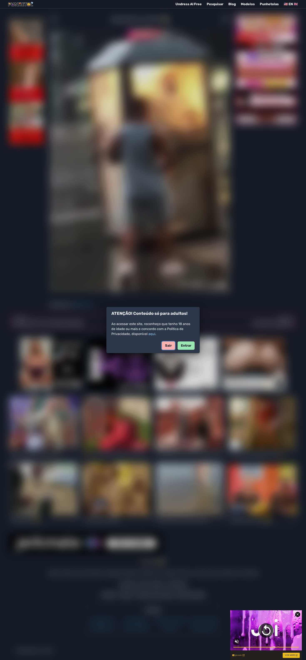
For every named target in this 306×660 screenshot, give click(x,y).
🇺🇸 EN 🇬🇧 (291, 4)
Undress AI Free (188, 4)
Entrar (186, 345)
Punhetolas (269, 4)
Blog (232, 4)
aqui (151, 334)
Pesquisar (215, 4)
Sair (168, 345)
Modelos (248, 4)
